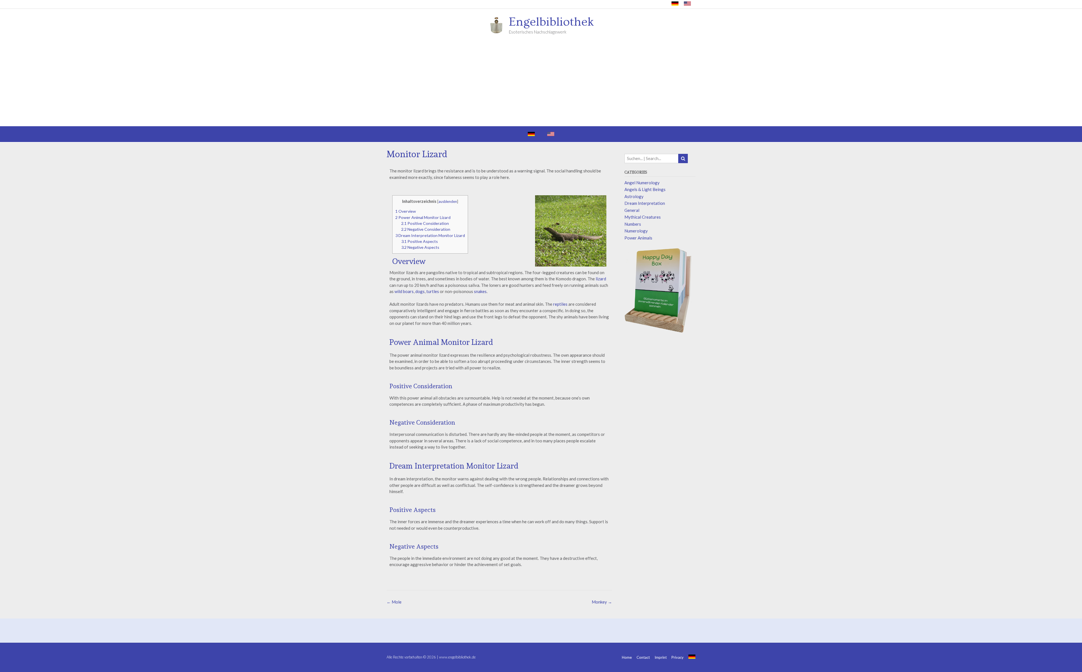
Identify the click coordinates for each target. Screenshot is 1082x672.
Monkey (602, 601)
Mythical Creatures (642, 216)
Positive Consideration (425, 223)
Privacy (677, 657)
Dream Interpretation (644, 203)
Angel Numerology (642, 182)
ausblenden (447, 201)
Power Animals (638, 237)
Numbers (632, 224)
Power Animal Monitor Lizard (423, 217)
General (631, 210)
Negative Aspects (420, 247)
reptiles (560, 304)
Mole (394, 601)
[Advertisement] (541, 84)
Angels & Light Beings (645, 189)
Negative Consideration (425, 229)
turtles (432, 291)
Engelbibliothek (551, 22)
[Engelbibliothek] (498, 24)
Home (627, 657)
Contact (643, 657)
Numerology (636, 230)
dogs (420, 291)
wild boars (404, 291)
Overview (405, 211)
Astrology (634, 196)
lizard (601, 278)
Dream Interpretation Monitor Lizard (430, 235)
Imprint (661, 657)
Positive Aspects (419, 241)
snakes (480, 291)
